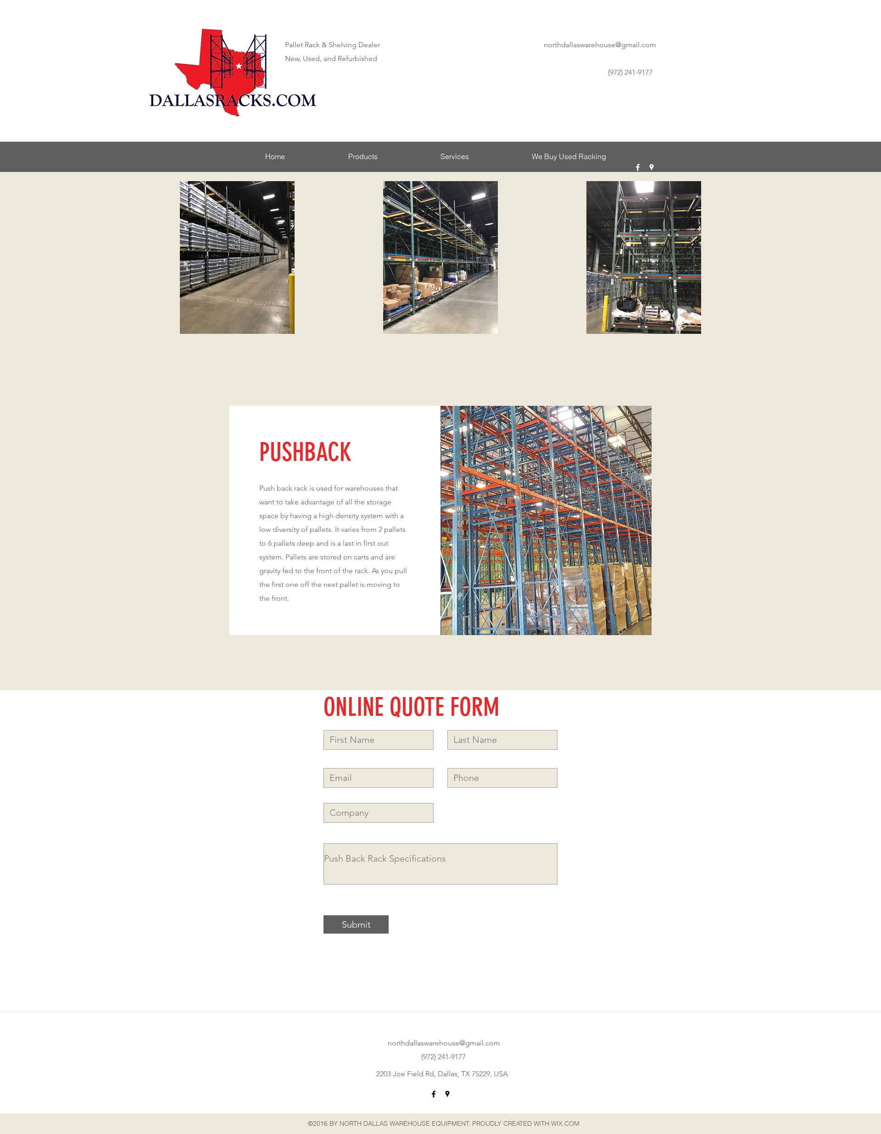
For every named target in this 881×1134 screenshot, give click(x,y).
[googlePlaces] (651, 167)
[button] (363, 156)
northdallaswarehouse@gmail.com (600, 44)
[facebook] (637, 167)
